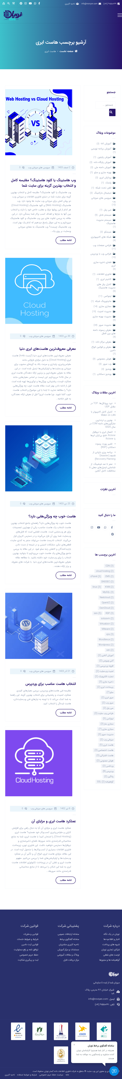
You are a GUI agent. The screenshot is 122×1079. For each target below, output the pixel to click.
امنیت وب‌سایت (104, 671)
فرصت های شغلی (111, 955)
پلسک (108, 182)
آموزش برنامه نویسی (101, 148)
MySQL (108, 592)
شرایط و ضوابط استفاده (27, 1074)
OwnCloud (106, 608)
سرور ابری (107, 697)
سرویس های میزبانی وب (103, 199)
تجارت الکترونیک (104, 676)
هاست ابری (106, 745)
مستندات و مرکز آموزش (68, 950)
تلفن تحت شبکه (103, 188)
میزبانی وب (106, 739)
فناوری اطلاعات (104, 274)
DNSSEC (107, 581)
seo (97, 613)
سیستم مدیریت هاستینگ (105, 221)
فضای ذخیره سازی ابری (104, 264)
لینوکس (107, 296)
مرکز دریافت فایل (71, 960)
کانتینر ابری (105, 279)
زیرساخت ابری (105, 687)
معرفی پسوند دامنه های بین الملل (104, 332)
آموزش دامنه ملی (103, 167)
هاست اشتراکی (104, 755)
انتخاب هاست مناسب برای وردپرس (50, 684)
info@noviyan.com (89, 3)
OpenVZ (107, 603)
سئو (110, 692)
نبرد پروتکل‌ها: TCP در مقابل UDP (103, 405)
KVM (109, 587)
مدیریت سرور (105, 325)
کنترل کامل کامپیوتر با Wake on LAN (103, 413)
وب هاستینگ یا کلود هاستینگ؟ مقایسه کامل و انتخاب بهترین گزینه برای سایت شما (43, 182)
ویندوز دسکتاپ (104, 374)
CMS (109, 576)
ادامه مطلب (65, 240)
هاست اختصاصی (104, 750)
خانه (67, 1074)
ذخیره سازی (106, 681)
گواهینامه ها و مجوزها (109, 960)
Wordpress (106, 645)
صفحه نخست (66, 51)
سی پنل (107, 210)
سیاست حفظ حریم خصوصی (51, 1074)
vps (109, 634)
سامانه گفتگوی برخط (69, 939)
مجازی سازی (105, 306)
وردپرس (108, 771)
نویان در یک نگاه (112, 934)
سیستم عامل (105, 215)
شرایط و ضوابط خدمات (27, 939)
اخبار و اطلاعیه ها (112, 939)
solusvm (107, 618)
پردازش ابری (105, 177)
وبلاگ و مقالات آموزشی (68, 955)
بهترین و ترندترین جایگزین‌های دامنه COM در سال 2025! (102, 423)
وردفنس (108, 766)
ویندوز (108, 369)
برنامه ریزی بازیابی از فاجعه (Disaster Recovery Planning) (104, 455)
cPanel (95, 576)
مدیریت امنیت (104, 311)
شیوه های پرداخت (111, 945)
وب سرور (107, 364)
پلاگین (108, 776)
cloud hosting (104, 571)
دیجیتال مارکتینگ (102, 193)
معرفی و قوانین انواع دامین (103, 348)
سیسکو (107, 232)
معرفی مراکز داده (103, 342)
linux (97, 587)
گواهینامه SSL (105, 782)
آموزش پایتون (104, 157)
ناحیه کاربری (70, 3)
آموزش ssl (106, 143)
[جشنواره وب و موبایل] (61, 1031)
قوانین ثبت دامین (29, 945)
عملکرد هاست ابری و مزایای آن (53, 821)
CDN (109, 566)
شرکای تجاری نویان (110, 950)
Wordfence (106, 639)
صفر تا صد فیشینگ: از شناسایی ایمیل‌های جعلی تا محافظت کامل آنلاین (102, 467)
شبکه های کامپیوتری (101, 237)
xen (109, 650)
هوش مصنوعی (104, 359)
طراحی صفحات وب (102, 245)
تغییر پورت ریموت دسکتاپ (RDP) (105, 445)
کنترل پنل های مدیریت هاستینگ (106, 286)
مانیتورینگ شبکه (103, 301)
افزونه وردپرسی (105, 666)
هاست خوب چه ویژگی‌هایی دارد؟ (52, 516)
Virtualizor (106, 624)
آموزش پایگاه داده (102, 162)
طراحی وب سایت (103, 713)
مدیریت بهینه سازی (102, 316)
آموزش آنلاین (105, 655)
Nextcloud (106, 597)
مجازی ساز (107, 724)
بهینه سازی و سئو (102, 172)
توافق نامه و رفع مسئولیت (26, 950)
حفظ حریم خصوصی (29, 955)
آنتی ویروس (106, 660)
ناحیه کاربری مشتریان (69, 945)
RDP (109, 613)
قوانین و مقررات (30, 934)
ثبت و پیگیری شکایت (28, 960)
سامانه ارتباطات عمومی (68, 934)
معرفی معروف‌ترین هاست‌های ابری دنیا (48, 348)
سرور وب (107, 703)
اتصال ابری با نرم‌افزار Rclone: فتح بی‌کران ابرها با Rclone (102, 435)
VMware (107, 629)
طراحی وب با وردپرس (100, 254)
